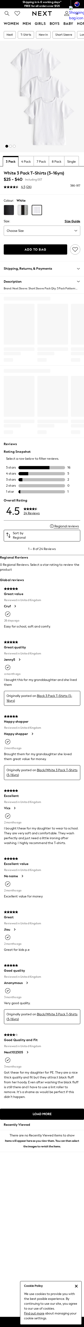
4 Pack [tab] (26, 162)
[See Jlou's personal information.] (14, 929)
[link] (7, 13)
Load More (42, 1114)
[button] (6, 146)
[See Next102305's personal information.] (27, 1052)
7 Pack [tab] (41, 162)
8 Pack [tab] (56, 162)
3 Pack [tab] (10, 162)
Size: (7, 221)
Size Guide (72, 221)
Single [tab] (71, 162)
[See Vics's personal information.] (14, 808)
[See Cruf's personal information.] (15, 606)
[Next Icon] (42, 13)
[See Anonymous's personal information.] (27, 983)
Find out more (34, 1313)
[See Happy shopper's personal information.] (32, 734)
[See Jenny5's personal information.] (19, 659)
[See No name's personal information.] (22, 876)
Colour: (9, 201)
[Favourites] (17, 13)
